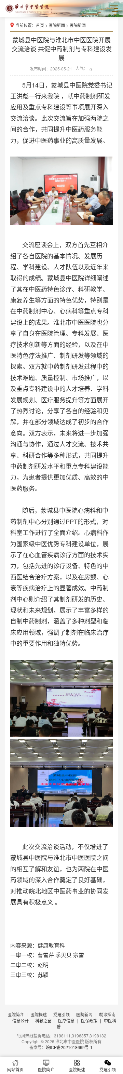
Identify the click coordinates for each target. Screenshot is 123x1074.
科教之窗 (43, 1020)
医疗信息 (66, 1020)
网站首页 (15, 1069)
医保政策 (89, 1020)
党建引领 (61, 1014)
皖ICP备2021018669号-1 (69, 1047)
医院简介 (16, 1014)
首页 (40, 25)
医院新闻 (57, 25)
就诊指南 (107, 1014)
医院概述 (38, 1014)
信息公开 (20, 1020)
